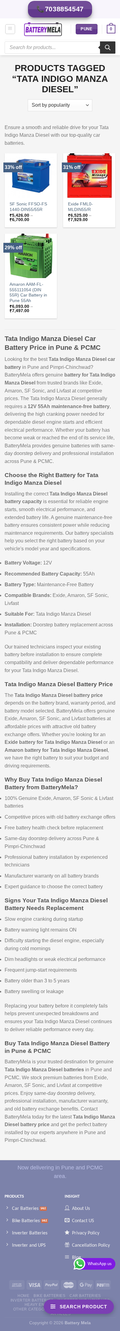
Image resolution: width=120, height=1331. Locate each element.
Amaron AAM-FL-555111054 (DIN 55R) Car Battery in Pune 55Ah (28, 292)
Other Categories (33, 1309)
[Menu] (10, 29)
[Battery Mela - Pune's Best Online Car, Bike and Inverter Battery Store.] (43, 29)
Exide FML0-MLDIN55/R (80, 207)
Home (23, 1296)
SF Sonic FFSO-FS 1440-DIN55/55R (28, 207)
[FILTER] (79, 1306)
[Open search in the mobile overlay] (60, 47)
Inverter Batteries (32, 1300)
